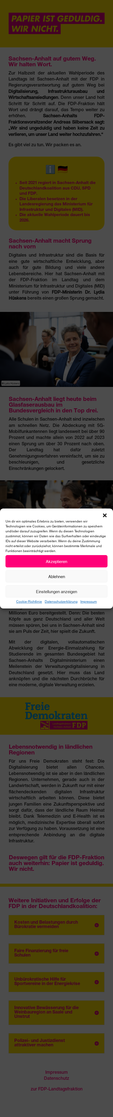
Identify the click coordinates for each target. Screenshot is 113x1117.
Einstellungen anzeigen (56, 591)
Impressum (88, 601)
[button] (105, 515)
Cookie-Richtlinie (29, 601)
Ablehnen (56, 576)
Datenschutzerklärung (61, 601)
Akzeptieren (56, 561)
